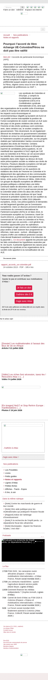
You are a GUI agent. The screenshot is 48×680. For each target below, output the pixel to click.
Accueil (6, 35)
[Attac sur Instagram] (35, 7)
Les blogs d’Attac (8, 628)
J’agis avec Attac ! (11, 457)
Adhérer (19, 10)
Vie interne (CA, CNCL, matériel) (13, 626)
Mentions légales (8, 646)
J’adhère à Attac (11, 448)
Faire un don (9, 10)
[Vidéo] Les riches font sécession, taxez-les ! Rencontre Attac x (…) (24, 375)
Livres (7, 473)
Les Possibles (11, 470)
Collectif (18, 613)
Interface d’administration (11, 648)
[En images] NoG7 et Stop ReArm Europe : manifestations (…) (23, 406)
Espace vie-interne (33, 10)
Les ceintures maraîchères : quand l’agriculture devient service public (23, 584)
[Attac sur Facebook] (31, 7)
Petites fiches (11, 486)
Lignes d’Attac (11, 483)
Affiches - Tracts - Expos (16, 489)
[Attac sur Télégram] (43, 7)
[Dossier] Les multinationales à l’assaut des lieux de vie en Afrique (23, 344)
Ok (22, 7)
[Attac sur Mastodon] (39, 7)
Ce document (19, 240)
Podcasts (7, 535)
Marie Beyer (13, 587)
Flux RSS (6, 640)
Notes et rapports (11, 37)
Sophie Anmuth (29, 592)
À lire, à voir (10, 492)
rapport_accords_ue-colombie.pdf (16, 265)
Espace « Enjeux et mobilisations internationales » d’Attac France (24, 576)
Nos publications (20, 35)
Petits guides (11, 476)
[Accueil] (24, 18)
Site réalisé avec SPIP (10, 644)
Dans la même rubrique (13, 499)
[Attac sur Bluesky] (28, 7)
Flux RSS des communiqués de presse (15, 642)
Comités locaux (8, 630)
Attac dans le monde (9, 632)
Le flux (5, 566)
